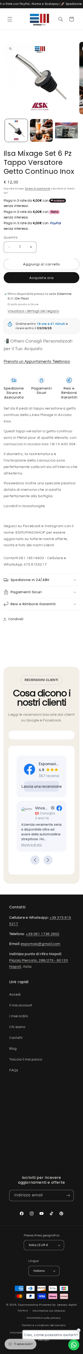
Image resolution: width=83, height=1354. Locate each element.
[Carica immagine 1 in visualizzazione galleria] (16, 130)
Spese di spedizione (37, 188)
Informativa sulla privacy (44, 1318)
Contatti (16, 1038)
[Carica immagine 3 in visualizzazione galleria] (66, 130)
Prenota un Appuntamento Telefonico (37, 362)
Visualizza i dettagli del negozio (33, 311)
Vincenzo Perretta (42, 808)
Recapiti (44, 1340)
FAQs (13, 1070)
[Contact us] (73, 1344)
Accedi (15, 994)
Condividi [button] (16, 619)
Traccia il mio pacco (25, 1059)
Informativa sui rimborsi (49, 1311)
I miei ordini (18, 1016)
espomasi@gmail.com (40, 944)
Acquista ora (41, 278)
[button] (9, 19)
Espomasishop (28, 1305)
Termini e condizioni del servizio (44, 1325)
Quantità (10, 237)
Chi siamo (17, 1027)
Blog (13, 1048)
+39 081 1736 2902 (42, 934)
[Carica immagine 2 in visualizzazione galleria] (41, 130)
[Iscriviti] (68, 1195)
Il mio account (20, 1005)
